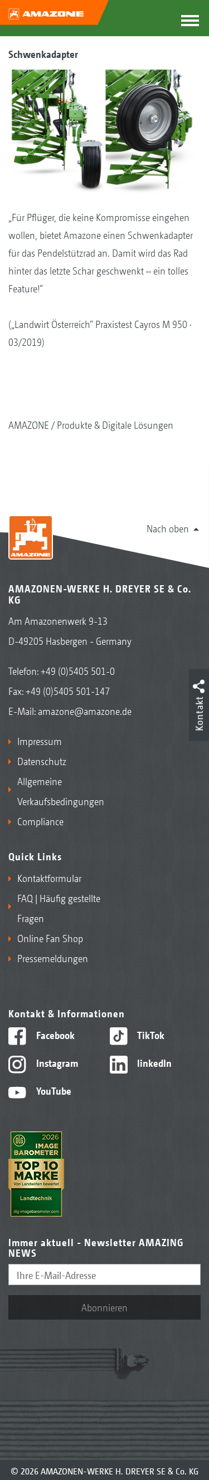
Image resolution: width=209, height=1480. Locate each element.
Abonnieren (104, 1307)
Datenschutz (41, 761)
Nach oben (168, 528)
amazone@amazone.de (85, 710)
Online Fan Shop (50, 938)
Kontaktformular (49, 878)
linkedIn (153, 1062)
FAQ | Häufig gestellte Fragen (58, 908)
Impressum (39, 741)
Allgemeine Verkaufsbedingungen (58, 791)
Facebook (54, 1035)
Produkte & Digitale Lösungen (115, 424)
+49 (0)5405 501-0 (78, 670)
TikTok (149, 1035)
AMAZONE (28, 424)
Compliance (40, 821)
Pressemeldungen (52, 958)
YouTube (52, 1090)
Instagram (56, 1062)
